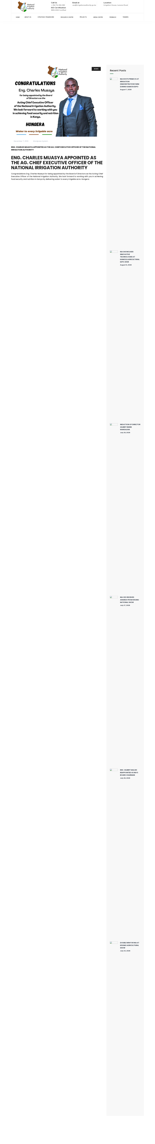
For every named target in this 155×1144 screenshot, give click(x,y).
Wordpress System (40, 141)
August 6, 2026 (126, 265)
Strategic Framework (46, 17)
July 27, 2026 (125, 605)
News (96, 69)
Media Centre (98, 17)
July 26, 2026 (125, 778)
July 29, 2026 (125, 432)
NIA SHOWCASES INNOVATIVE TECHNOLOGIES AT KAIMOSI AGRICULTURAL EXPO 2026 (130, 257)
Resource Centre (67, 17)
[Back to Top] (150, 1140)
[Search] (140, 17)
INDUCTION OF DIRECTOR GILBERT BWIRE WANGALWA (130, 427)
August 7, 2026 (126, 89)
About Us (28, 17)
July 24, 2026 (125, 951)
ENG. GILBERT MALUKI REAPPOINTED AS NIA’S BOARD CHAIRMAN (129, 772)
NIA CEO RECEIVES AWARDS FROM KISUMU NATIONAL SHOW (129, 599)
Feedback (113, 17)
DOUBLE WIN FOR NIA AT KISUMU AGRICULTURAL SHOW (129, 945)
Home (18, 17)
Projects (83, 17)
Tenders (125, 17)
